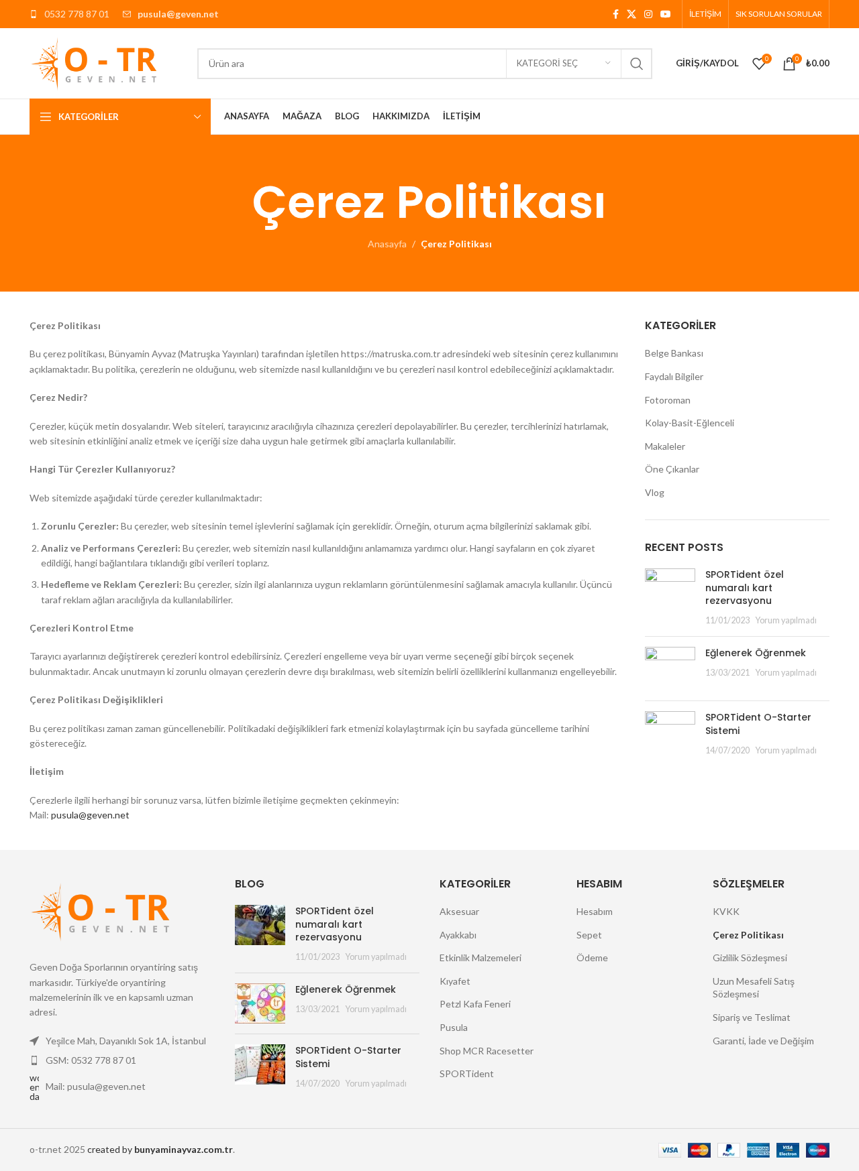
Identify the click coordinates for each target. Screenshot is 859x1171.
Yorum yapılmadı (786, 620)
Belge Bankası (674, 353)
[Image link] (103, 910)
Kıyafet (455, 981)
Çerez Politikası (748, 934)
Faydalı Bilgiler (674, 376)
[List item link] (122, 1060)
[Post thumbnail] (670, 597)
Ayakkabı (458, 934)
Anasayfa (387, 243)
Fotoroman (668, 400)
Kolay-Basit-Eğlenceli (689, 422)
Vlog (654, 492)
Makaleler (665, 446)
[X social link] (631, 14)
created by (160, 1149)
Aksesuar (459, 911)
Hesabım (594, 911)
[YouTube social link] (665, 14)
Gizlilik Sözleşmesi (750, 957)
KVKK (726, 911)
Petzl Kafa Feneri (475, 1003)
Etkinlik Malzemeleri (480, 957)
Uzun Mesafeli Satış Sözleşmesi (754, 987)
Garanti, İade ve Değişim (763, 1040)
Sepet (589, 934)
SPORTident (467, 1073)
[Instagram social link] (648, 14)
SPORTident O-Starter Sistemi (758, 724)
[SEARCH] (636, 63)
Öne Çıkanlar (672, 469)
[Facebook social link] (616, 14)
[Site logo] (97, 62)
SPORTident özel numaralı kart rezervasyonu (744, 587)
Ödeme (592, 957)
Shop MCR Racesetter (487, 1050)
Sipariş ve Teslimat (752, 1017)
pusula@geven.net (90, 814)
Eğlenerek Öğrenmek (755, 653)
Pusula (454, 1027)
